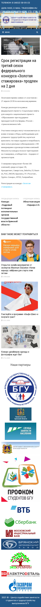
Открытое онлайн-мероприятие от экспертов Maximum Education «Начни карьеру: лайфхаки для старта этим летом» (18, 269)
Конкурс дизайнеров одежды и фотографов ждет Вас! (15, 353)
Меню (7, 32)
